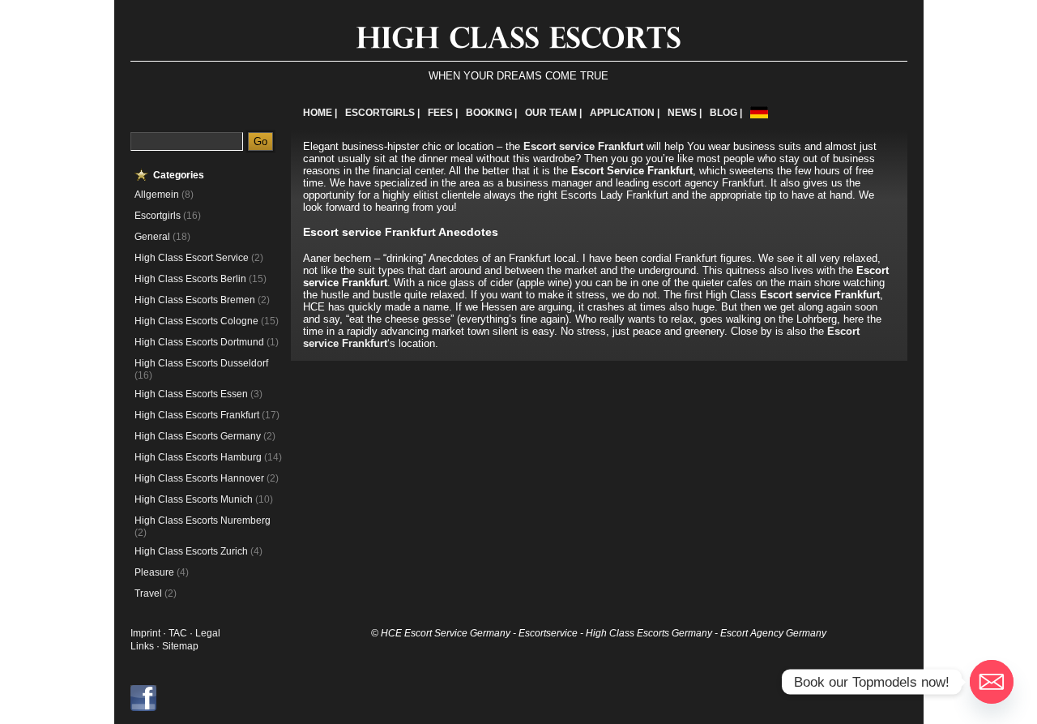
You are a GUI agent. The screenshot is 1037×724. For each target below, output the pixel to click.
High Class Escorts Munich (193, 499)
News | (685, 112)
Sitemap (180, 646)
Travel (148, 593)
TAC (179, 633)
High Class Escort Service (191, 257)
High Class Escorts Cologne (196, 321)
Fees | (443, 112)
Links (142, 646)
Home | (320, 112)
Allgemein (156, 194)
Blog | (726, 112)
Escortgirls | (382, 112)
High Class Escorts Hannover (199, 478)
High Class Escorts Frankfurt (196, 415)
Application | (624, 112)
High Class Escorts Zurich (191, 551)
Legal (207, 633)
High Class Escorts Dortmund (199, 342)
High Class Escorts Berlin (190, 279)
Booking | (491, 112)
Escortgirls (157, 215)
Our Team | (553, 112)
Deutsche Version (759, 112)
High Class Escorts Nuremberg (202, 520)
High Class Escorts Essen (191, 394)
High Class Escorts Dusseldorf (201, 363)
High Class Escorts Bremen (194, 300)
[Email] (992, 682)
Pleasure (154, 572)
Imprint (145, 633)
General (152, 236)
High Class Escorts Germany (197, 436)
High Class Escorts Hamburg (198, 457)
